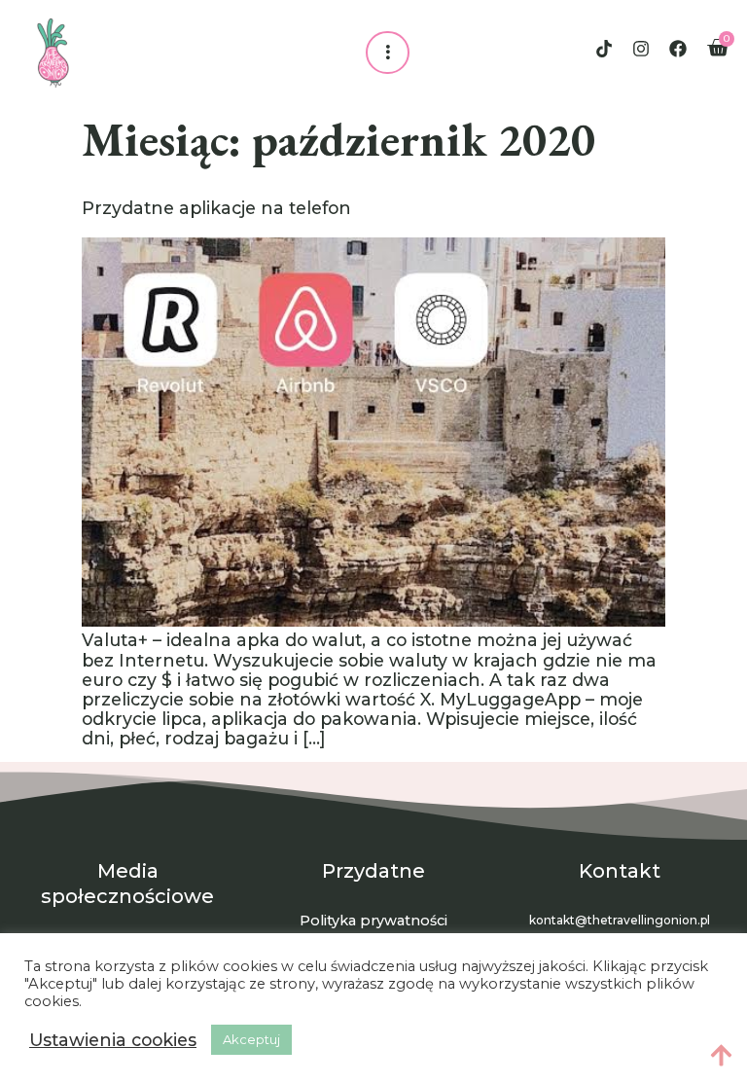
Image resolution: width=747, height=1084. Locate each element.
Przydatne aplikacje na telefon (216, 208)
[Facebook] (678, 48)
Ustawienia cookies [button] (112, 1040)
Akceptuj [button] (251, 1039)
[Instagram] (641, 48)
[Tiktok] (604, 48)
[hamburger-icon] (387, 52)
